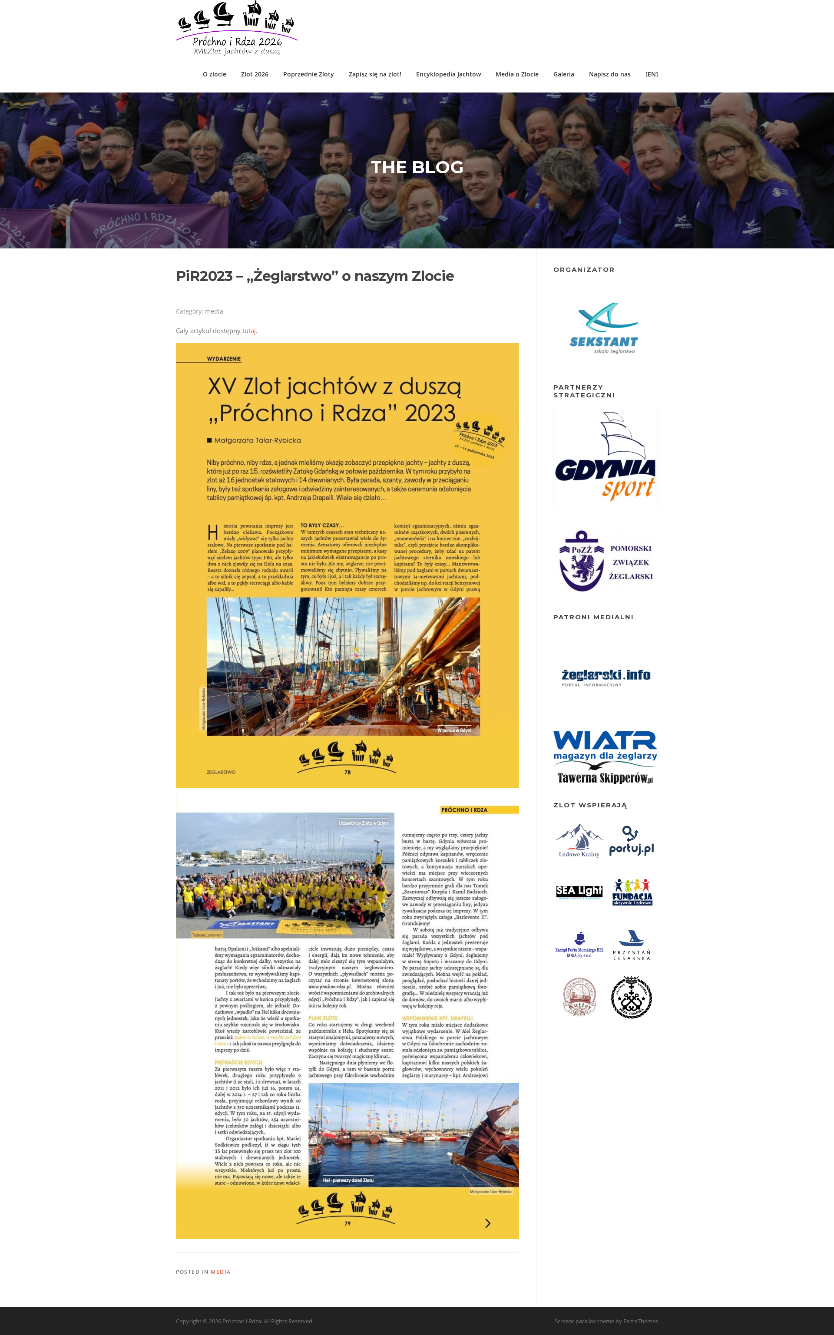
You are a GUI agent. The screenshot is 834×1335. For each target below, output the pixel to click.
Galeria (563, 74)
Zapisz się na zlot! (375, 74)
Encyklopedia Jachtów (448, 74)
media (214, 311)
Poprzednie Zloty (308, 74)
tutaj (249, 330)
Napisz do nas (610, 74)
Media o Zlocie (517, 74)
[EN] (651, 74)
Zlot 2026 (254, 74)
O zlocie (214, 74)
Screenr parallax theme (584, 1321)
